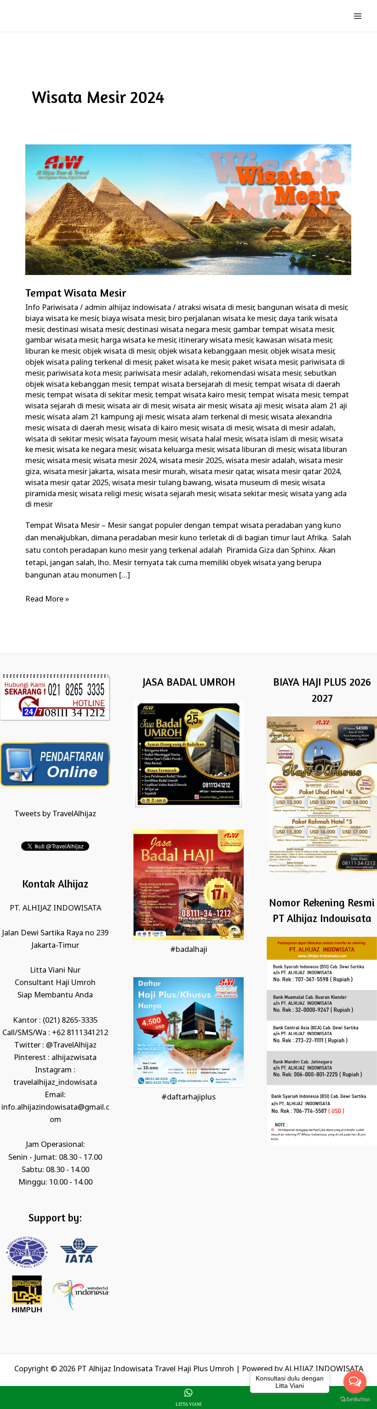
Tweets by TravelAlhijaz (55, 814)
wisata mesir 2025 (191, 461)
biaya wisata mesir (133, 319)
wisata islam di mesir (280, 439)
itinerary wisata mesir (215, 340)
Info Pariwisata (51, 308)
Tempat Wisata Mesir (75, 292)
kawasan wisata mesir (293, 340)
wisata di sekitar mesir (63, 439)
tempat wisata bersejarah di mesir (192, 384)
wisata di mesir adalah (295, 428)
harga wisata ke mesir (138, 340)
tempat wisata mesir (283, 395)
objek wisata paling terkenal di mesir (88, 362)
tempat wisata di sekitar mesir (99, 395)
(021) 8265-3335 (70, 1020)
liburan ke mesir (52, 351)
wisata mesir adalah (260, 461)
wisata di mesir (226, 428)
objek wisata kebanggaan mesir (212, 351)
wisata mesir (68, 461)
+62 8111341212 (80, 1033)
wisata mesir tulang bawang (161, 483)
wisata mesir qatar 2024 (298, 472)
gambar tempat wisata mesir (283, 330)
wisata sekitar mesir (252, 494)
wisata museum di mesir (256, 483)
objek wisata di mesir (118, 351)
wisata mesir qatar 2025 (67, 483)
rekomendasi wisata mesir (255, 373)
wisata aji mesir (255, 406)
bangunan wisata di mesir (301, 308)
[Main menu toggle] (357, 16)
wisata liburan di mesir (255, 450)
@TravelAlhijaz (71, 1045)
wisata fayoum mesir (141, 439)
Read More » (47, 598)
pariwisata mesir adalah (165, 373)
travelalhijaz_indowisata (55, 1083)
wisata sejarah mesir (180, 494)
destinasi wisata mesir (85, 330)
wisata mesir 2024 (124, 461)
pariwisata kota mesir (83, 373)
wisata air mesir (199, 406)
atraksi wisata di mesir (215, 308)
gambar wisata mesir (61, 340)
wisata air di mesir (138, 406)
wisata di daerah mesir (85, 428)
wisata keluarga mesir (176, 450)
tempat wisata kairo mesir (200, 395)
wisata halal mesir (210, 439)
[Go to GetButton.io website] (355, 1400)
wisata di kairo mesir (163, 428)
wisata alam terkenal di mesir (217, 417)
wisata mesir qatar (221, 472)
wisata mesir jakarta (78, 472)
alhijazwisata (74, 1058)
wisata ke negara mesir (96, 450)
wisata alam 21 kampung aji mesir (105, 417)
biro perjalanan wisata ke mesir (221, 319)
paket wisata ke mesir (191, 362)
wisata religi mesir (110, 494)
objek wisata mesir (302, 351)
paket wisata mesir (264, 362)
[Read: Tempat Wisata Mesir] (188, 209)
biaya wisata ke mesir (61, 319)
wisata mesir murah (151, 472)
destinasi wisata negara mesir (178, 330)
